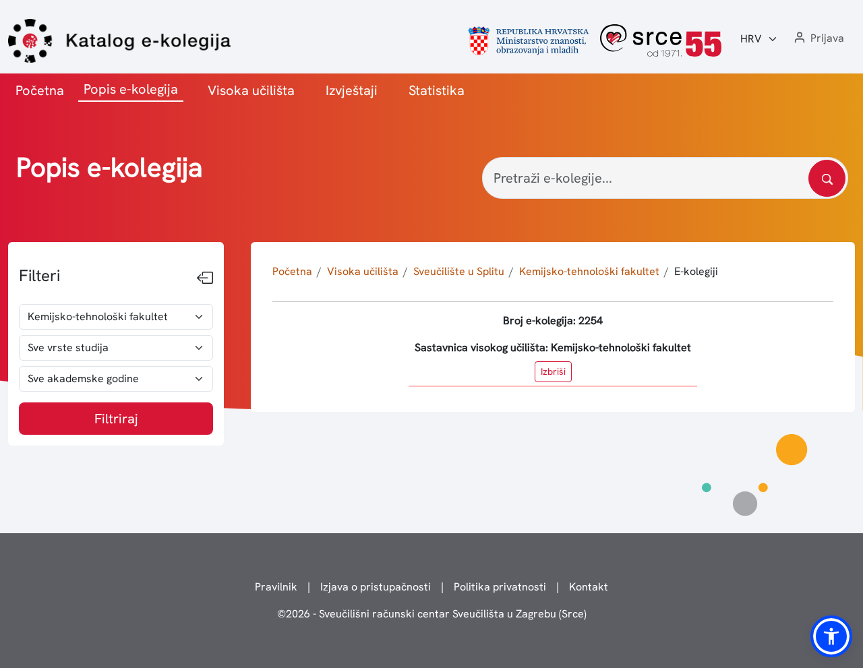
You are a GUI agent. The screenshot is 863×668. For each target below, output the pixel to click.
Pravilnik (276, 587)
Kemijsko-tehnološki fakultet (589, 271)
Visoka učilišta (251, 90)
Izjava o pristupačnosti (375, 587)
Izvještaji (352, 90)
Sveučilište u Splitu (458, 271)
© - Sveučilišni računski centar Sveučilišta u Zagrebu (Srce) (432, 614)
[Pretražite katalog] (826, 178)
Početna (40, 90)
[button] (818, 39)
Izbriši (553, 371)
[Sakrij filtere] (205, 278)
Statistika (437, 90)
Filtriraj (116, 418)
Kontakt (588, 587)
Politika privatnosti (500, 587)
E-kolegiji (696, 271)
